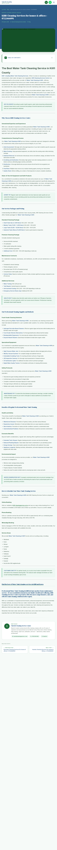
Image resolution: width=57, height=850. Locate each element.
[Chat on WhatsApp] (50, 2)
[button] (28, 58)
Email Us (45, 636)
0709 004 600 (35, 636)
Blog (8, 9)
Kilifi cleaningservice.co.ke (20, 505)
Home (4, 9)
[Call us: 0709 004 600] (46, 2)
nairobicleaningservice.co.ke (20, 636)
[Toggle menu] (53, 2)
